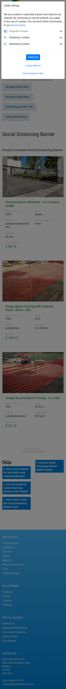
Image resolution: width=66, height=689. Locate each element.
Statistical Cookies (19, 37)
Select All (33, 57)
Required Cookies (18, 31)
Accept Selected (33, 65)
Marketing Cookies (19, 43)
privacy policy (18, 25)
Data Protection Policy (33, 73)
